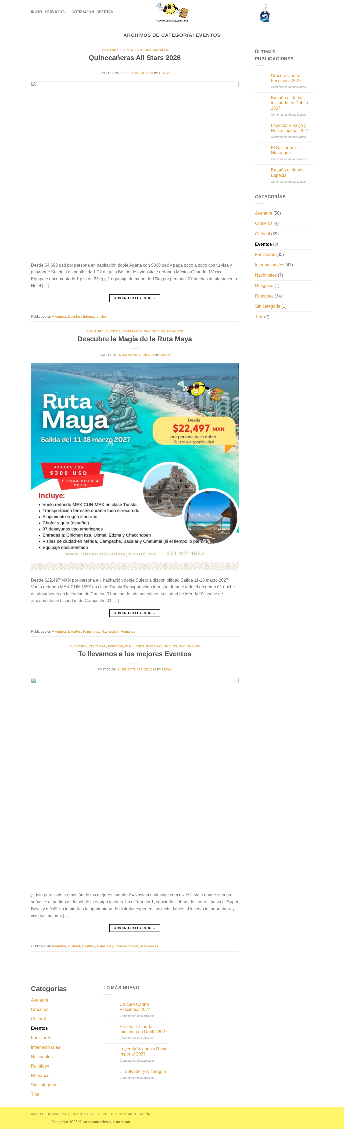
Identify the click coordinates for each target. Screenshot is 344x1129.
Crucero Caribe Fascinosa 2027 (286, 78)
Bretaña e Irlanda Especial (287, 172)
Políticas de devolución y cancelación (112, 1114)
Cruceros (264, 223)
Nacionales (154, 331)
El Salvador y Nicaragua (283, 150)
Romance (175, 331)
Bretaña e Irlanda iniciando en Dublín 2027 (289, 103)
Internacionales (152, 50)
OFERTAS (104, 12)
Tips (259, 316)
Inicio (36, 12)
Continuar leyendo (135, 298)
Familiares (132, 331)
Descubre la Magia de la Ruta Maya (134, 339)
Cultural (97, 646)
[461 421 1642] (288, 17)
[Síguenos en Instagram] (302, 17)
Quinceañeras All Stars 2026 (135, 57)
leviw (164, 73)
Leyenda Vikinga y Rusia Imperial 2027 (290, 128)
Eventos (127, 50)
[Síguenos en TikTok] (309, 17)
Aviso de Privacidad (50, 1114)
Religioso (264, 285)
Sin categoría (267, 306)
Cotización (82, 12)
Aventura (110, 50)
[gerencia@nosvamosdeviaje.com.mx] (278, 17)
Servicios (55, 12)
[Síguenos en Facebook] (295, 17)
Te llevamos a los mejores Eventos (134, 654)
